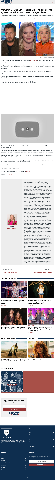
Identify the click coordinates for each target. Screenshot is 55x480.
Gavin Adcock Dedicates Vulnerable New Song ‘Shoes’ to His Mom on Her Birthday (13, 328)
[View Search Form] (50, 2)
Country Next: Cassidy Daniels (34, 359)
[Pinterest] (42, 19)
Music (2, 325)
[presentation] (14, 289)
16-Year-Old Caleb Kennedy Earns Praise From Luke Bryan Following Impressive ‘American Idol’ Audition (40, 272)
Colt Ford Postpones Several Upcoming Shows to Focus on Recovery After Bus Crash (12, 302)
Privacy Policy (45, 477)
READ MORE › (4, 306)
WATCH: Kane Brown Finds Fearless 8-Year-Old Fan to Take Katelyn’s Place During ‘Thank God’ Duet (40, 329)
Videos (32, 325)
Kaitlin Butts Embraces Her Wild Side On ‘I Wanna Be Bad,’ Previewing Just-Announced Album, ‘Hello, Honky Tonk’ (40, 302)
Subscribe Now (14, 409)
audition (28, 171)
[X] (41, 19)
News (2, 298)
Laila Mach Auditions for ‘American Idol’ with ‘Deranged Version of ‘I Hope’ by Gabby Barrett (14, 272)
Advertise (40, 477)
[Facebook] (39, 19)
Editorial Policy (51, 477)
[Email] (46, 19)
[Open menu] (53, 2)
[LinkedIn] (44, 19)
